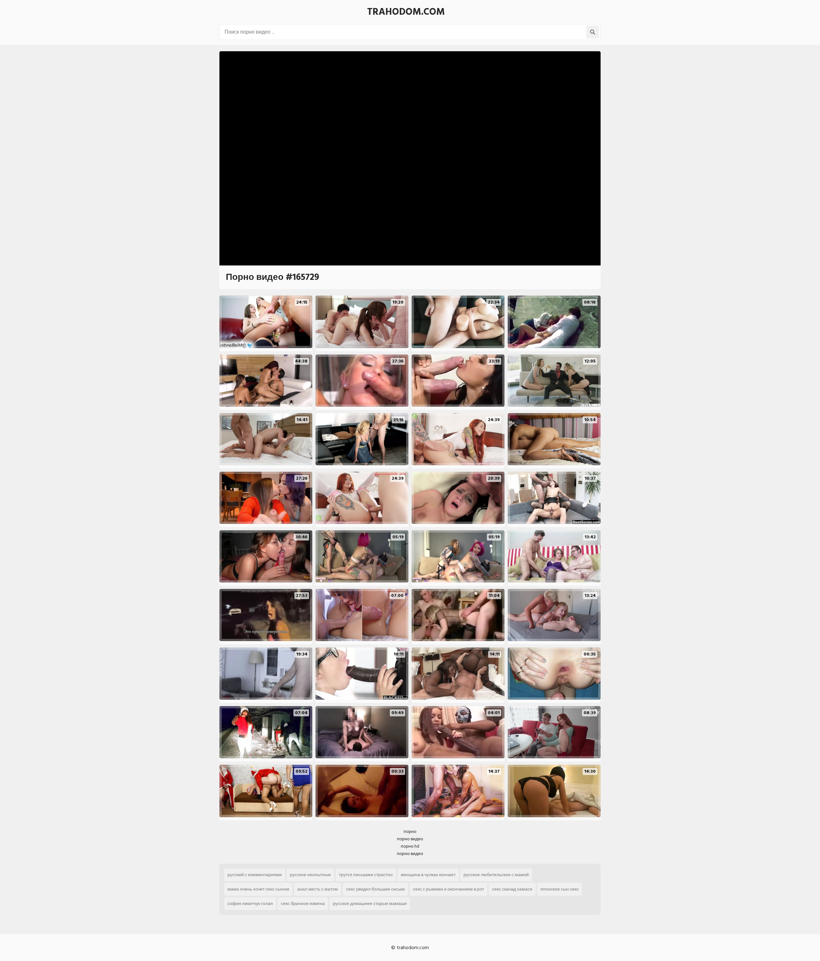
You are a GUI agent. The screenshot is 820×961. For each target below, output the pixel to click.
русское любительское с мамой (496, 874)
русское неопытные (310, 874)
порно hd (410, 846)
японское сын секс (559, 889)
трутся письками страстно (366, 874)
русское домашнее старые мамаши (370, 903)
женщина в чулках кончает (428, 874)
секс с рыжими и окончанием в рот (448, 889)
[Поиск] (592, 32)
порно (410, 831)
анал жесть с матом (317, 889)
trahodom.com (406, 12)
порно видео (410, 839)
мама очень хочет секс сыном (258, 889)
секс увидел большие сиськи (375, 889)
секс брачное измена (303, 903)
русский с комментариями (254, 874)
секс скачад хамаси (512, 889)
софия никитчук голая (250, 903)
